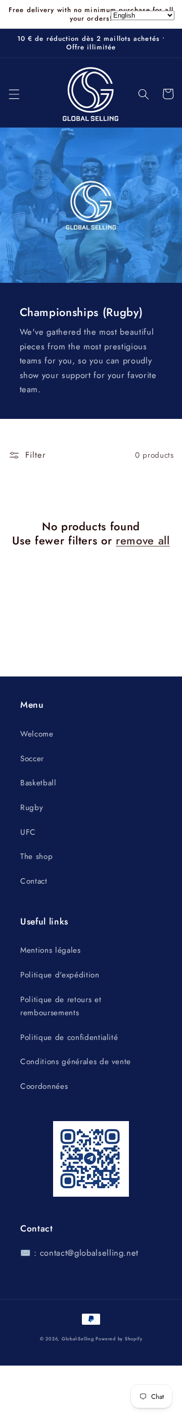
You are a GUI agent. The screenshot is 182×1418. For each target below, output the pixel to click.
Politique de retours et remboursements (60, 1006)
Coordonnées (44, 1086)
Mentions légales (50, 950)
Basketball (38, 782)
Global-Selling (78, 1338)
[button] (14, 94)
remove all (143, 540)
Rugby (31, 807)
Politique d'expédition (60, 974)
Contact (34, 881)
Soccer (32, 758)
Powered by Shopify (119, 1338)
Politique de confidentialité (69, 1037)
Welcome (37, 733)
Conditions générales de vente (75, 1061)
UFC (28, 832)
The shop (36, 856)
